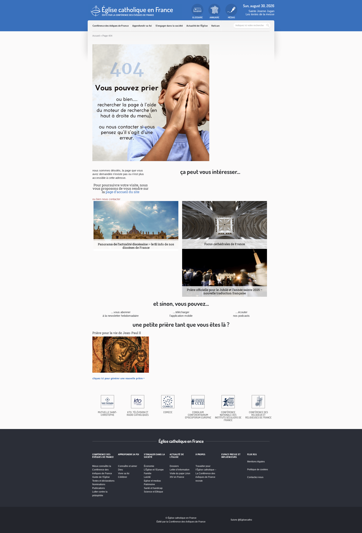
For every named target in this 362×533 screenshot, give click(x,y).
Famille (147, 473)
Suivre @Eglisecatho (241, 519)
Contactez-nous (255, 477)
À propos (200, 454)
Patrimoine (149, 484)
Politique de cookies (257, 469)
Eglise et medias (152, 480)
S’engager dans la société (169, 25)
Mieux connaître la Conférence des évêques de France (102, 470)
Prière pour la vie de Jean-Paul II (116, 333)
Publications (98, 488)
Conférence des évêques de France (111, 25)
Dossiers (174, 466)
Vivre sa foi (123, 473)
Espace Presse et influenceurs (230, 455)
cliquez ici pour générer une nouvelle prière (117, 378)
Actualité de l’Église (197, 25)
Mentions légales (256, 461)
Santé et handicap (153, 488)
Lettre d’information (179, 469)
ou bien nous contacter (106, 199)
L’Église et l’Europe (154, 469)
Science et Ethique (153, 491)
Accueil (96, 35)
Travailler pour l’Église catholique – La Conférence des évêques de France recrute (206, 473)
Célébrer (122, 477)
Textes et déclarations (103, 480)
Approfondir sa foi (142, 25)
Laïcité (147, 477)
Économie (149, 466)
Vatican (215, 25)
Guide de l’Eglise (101, 477)
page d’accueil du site (122, 192)
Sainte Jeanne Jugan (261, 11)
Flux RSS (252, 454)
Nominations (98, 484)
